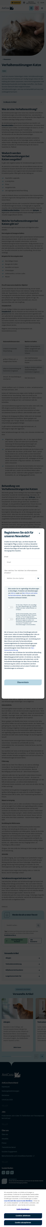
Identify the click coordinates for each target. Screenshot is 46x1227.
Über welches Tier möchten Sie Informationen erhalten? (20, 571)
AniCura (13, 593)
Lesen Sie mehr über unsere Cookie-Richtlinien (18, 1201)
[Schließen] (39, 533)
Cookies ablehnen (23, 1216)
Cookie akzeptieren (23, 1222)
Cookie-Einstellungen (23, 1209)
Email (6, 557)
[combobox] (23, 578)
